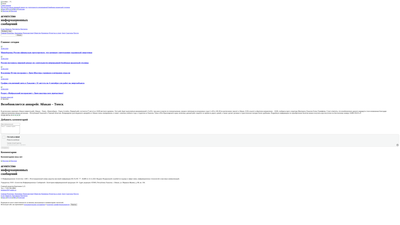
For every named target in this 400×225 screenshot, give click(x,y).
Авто (63, 33)
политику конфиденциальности (58, 204)
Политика (10, 33)
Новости (8, 29)
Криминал (45, 33)
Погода (76, 33)
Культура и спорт (55, 33)
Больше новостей (7, 97)
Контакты (24, 29)
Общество (37, 33)
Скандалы (69, 33)
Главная (3, 33)
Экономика (18, 33)
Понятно (73, 204)
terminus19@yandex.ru (8, 190)
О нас (3, 29)
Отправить (5, 148)
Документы (16, 29)
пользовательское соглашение (34, 204)
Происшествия (28, 33)
